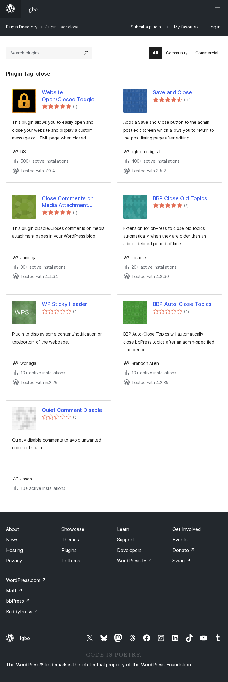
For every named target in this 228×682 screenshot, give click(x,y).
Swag (181, 561)
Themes (70, 540)
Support (125, 540)
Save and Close (172, 92)
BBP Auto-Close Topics (182, 304)
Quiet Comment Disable (72, 410)
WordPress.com (26, 580)
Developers (129, 550)
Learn (123, 529)
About (12, 529)
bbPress (18, 601)
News (12, 540)
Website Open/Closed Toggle (68, 95)
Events (180, 540)
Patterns (70, 561)
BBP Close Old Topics (180, 198)
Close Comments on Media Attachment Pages (68, 202)
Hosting (14, 550)
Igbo (25, 638)
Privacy (14, 561)
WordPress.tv (134, 561)
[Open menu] (218, 9)
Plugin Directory (21, 26)
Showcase (72, 529)
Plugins (69, 550)
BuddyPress (22, 611)
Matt (14, 590)
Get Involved (186, 529)
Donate (183, 550)
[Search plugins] (86, 53)
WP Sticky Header (64, 304)
